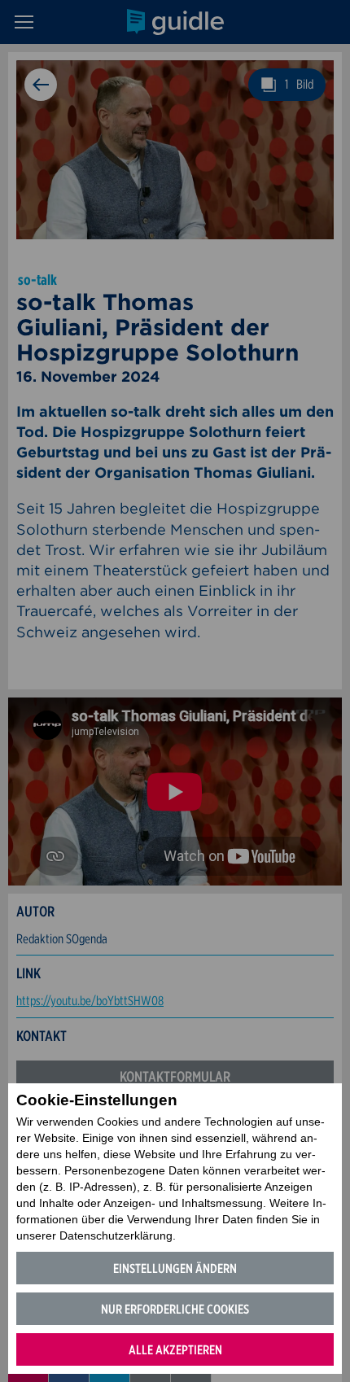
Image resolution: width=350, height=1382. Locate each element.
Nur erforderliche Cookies (175, 1309)
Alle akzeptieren (175, 1350)
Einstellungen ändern (175, 1268)
